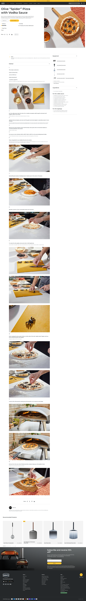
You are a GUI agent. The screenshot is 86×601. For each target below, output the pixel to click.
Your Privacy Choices (64, 592)
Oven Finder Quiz (44, 578)
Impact (24, 577)
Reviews (24, 586)
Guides (38, 3)
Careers (24, 578)
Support (62, 577)
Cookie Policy (63, 591)
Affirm (62, 583)
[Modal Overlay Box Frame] (54, 561)
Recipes (35, 3)
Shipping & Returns (64, 578)
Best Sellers (43, 582)
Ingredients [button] (56, 87)
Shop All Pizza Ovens (45, 576)
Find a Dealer (76, 0)
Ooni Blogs (24, 585)
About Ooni (25, 576)
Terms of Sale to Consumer (65, 584)
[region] (43, 0)
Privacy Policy (63, 589)
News (24, 583)
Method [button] (11, 63)
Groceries (30, 3)
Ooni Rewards (44, 584)
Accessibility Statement (64, 590)
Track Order (62, 579)
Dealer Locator (63, 582)
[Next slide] (15, 546)
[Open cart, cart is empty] (84, 3)
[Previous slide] (12, 546)
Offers (8, 3)
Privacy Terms (50, 568)
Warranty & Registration (64, 585)
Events (24, 590)
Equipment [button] (56, 56)
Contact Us (62, 576)
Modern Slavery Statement (65, 586)
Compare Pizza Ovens (45, 577)
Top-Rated (43, 583)
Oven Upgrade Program (26, 589)
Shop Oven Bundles (45, 579)
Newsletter (24, 584)
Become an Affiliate (26, 579)
